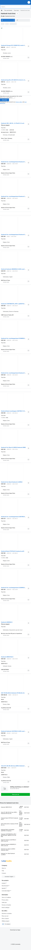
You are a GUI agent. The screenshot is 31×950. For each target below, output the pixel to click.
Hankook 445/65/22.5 (6, 622)
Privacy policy (5, 900)
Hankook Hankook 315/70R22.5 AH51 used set (13, 731)
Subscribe (4, 99)
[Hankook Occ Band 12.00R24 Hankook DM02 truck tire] (15, 437)
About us (4, 868)
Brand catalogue (5, 907)
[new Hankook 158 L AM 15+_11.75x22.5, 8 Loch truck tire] (15, 113)
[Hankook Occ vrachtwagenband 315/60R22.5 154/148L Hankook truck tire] (15, 578)
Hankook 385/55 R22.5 (7, 657)
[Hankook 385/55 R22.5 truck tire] (15, 647)
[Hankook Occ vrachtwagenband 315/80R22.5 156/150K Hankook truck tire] (15, 328)
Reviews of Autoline (6, 905)
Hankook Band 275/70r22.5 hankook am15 (12, 551)
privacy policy (19, 102)
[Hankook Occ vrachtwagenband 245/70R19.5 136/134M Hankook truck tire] (15, 507)
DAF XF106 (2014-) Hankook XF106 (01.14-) (13, 693)
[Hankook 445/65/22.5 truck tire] (15, 612)
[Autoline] (2, 10)
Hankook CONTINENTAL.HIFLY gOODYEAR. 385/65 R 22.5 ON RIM (8, 835)
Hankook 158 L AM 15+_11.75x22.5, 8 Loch (12, 123)
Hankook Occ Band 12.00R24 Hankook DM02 (13, 447)
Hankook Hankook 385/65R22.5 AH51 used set (13, 269)
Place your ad (15, 794)
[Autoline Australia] (9, 2)
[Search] (28, 6)
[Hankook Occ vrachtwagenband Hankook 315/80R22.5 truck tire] (15, 152)
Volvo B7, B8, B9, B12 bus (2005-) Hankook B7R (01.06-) (9, 813)
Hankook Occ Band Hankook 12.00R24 (11, 482)
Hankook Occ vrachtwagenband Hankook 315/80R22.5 (16, 161)
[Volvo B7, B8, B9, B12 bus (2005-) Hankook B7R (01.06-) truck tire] (15, 756)
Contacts (4, 873)
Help (3, 870)
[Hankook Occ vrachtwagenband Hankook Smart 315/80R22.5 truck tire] (15, 225)
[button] (29, 2)
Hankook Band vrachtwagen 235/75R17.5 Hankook (15, 411)
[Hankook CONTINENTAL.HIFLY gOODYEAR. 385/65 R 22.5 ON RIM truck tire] (15, 294)
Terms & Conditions (6, 897)
